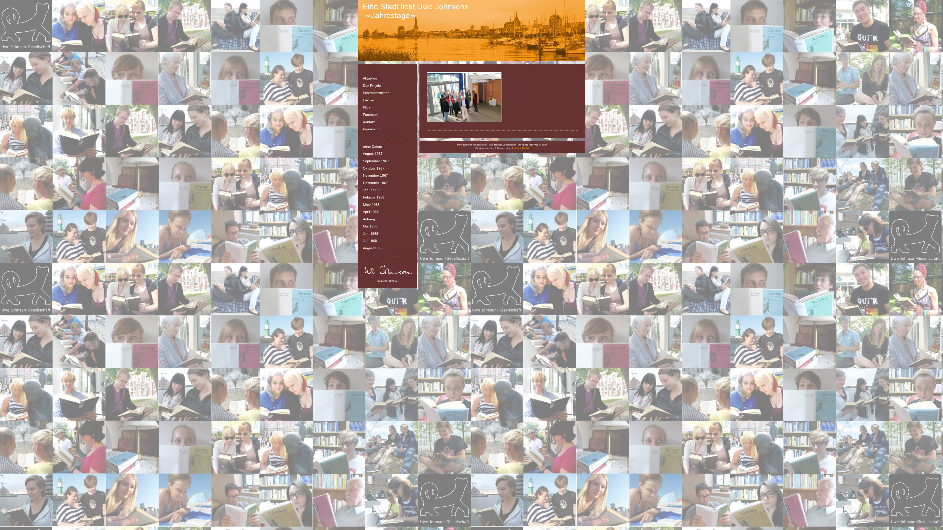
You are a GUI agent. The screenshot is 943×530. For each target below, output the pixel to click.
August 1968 (373, 248)
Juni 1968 (370, 234)
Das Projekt (372, 86)
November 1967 (375, 175)
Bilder (367, 107)
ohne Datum (372, 146)
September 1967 (376, 161)
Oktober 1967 (373, 168)
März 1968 (371, 205)
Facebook (370, 115)
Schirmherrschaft (376, 93)
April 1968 (371, 212)
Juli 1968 (370, 241)
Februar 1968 (373, 197)
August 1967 (373, 154)
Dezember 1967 (375, 183)
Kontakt (369, 122)
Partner (368, 100)
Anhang (369, 219)
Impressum (371, 129)
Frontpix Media (520, 148)
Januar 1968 (373, 190)
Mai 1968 (370, 226)
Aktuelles (370, 78)
